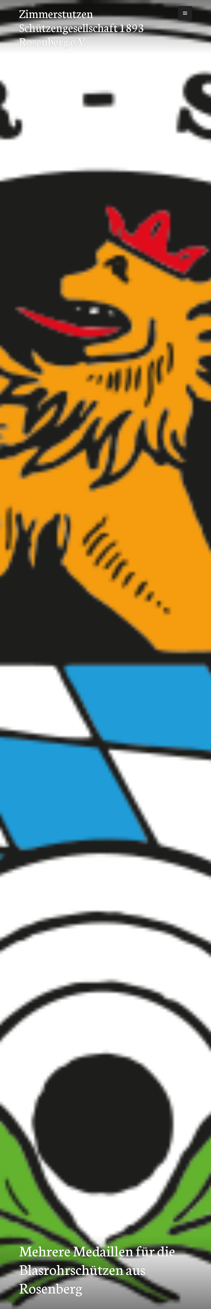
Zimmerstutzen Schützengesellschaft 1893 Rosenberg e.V (81, 27)
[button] (185, 13)
